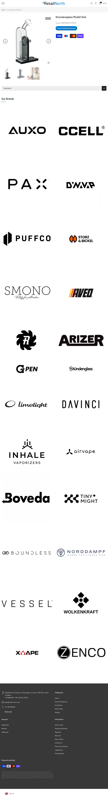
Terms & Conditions (61, 746)
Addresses (5, 732)
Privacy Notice (59, 753)
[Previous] (5, 41)
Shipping (58, 23)
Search (57, 698)
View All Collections (61, 702)
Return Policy (59, 739)
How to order (59, 725)
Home (3, 10)
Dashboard (5, 725)
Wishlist (4, 728)
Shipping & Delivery (61, 728)
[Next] (49, 41)
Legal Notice (59, 750)
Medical (57, 712)
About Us (58, 735)
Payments (58, 732)
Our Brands (58, 705)
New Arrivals (59, 709)
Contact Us (58, 743)
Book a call (8, 711)
